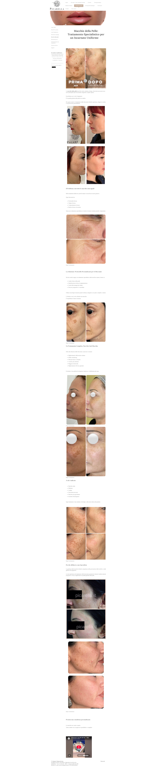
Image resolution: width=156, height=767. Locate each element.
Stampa (54, 761)
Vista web (102, 761)
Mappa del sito (60, 761)
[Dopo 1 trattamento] (86, 239)
